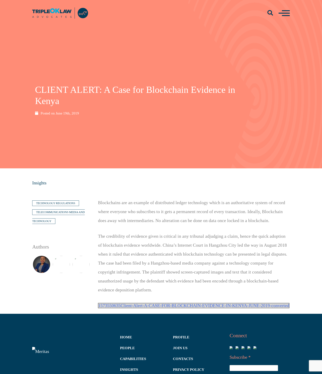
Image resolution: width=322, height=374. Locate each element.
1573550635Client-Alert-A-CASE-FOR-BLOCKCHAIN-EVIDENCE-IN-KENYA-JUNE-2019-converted (193, 305)
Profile (181, 337)
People (127, 348)
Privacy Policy (188, 369)
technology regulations (55, 203)
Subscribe (240, 357)
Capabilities (133, 359)
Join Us (180, 348)
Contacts (183, 359)
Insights (39, 182)
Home (126, 337)
